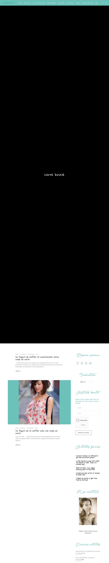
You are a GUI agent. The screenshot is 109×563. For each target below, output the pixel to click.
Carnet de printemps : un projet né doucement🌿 (85, 558)
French (84, 381)
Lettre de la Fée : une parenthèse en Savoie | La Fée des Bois (88, 552)
